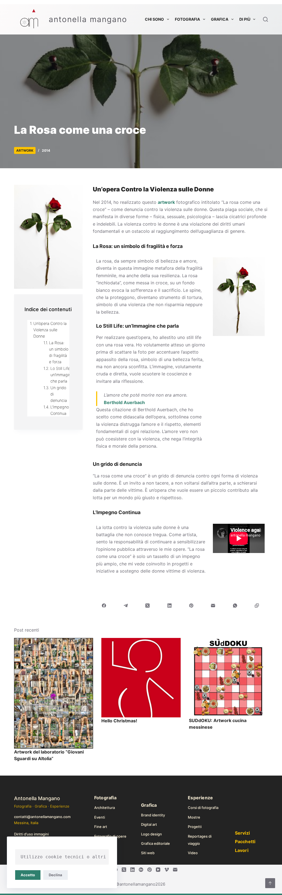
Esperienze (200, 797)
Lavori (241, 850)
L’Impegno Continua (59, 410)
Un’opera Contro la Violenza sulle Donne (50, 329)
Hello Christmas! (119, 720)
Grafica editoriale (155, 843)
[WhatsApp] (235, 606)
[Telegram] (126, 606)
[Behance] (141, 869)
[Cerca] (265, 19)
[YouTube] (158, 869)
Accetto (28, 875)
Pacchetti (245, 841)
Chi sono (154, 19)
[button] (239, 353)
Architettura (104, 807)
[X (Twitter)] (148, 606)
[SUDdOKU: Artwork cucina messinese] (228, 677)
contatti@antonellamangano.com (42, 816)
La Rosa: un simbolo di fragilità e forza (58, 352)
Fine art (100, 826)
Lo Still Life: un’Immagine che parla (61, 374)
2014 (46, 150)
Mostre (194, 817)
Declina (55, 875)
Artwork (24, 150)
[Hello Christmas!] (140, 678)
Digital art (149, 824)
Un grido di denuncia (58, 394)
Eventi (99, 817)
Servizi (242, 833)
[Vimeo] (166, 869)
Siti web (147, 853)
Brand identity (153, 815)
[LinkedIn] (169, 606)
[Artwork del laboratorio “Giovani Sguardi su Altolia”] (53, 693)
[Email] (213, 606)
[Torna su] (270, 883)
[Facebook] (104, 606)
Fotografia (187, 19)
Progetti (195, 826)
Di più (244, 19)
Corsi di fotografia (203, 807)
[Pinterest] (191, 606)
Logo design (151, 834)
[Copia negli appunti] (257, 606)
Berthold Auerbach (124, 402)
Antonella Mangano (37, 798)
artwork (166, 202)
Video (193, 853)
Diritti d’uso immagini (31, 834)
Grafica (219, 19)
